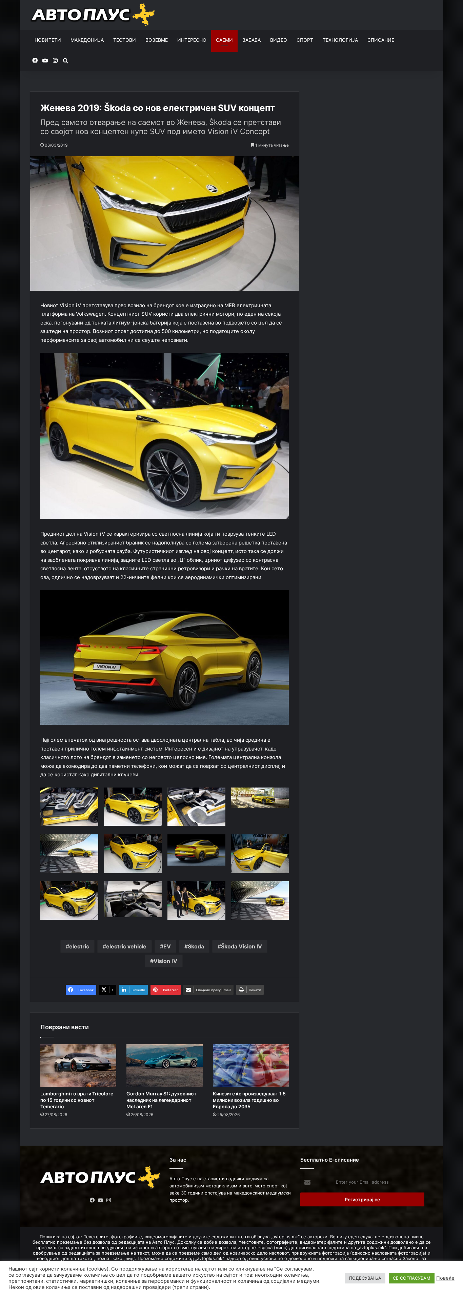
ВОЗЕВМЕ (156, 40)
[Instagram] (109, 1200)
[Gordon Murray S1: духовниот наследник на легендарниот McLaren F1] (164, 1065)
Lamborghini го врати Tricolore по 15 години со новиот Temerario (76, 1100)
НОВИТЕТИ (48, 40)
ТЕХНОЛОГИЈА (340, 40)
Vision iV (165, 961)
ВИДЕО (278, 40)
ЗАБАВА (251, 40)
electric (79, 946)
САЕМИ (224, 40)
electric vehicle (126, 946)
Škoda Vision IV (241, 946)
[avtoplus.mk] (94, 14)
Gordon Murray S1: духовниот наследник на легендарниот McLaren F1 (161, 1100)
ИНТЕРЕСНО (191, 40)
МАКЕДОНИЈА (87, 40)
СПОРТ (305, 40)
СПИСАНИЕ (380, 40)
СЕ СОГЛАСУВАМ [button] (411, 1278)
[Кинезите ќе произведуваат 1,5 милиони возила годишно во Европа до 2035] (251, 1065)
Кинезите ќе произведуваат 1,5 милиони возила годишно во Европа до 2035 (249, 1100)
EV (167, 946)
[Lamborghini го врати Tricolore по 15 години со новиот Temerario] (78, 1065)
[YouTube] (101, 1200)
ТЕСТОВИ (124, 40)
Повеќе (445, 1278)
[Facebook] (92, 1200)
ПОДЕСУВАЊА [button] (365, 1278)
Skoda (196, 946)
